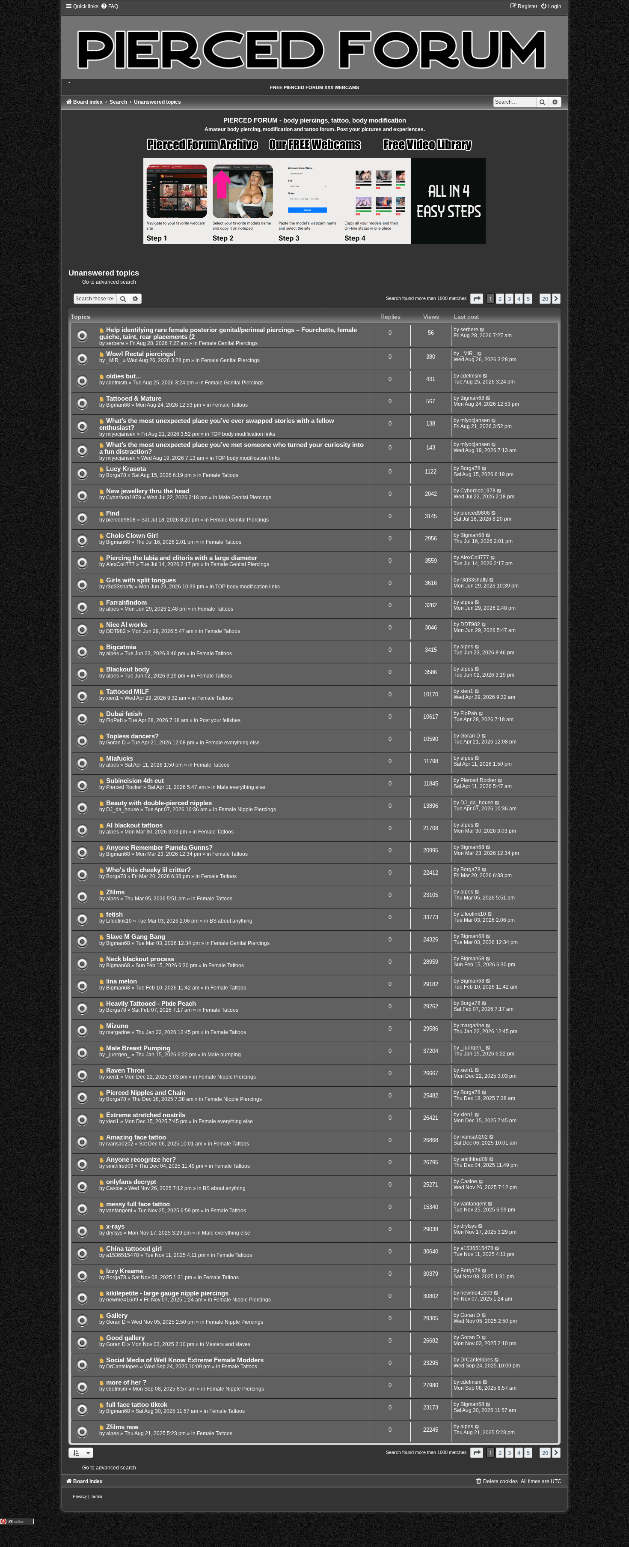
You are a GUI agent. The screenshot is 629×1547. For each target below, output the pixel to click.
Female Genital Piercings (228, 343)
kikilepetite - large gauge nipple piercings (167, 1293)
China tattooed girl (134, 1248)
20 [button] (545, 299)
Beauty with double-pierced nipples (159, 803)
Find (112, 513)
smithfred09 (120, 1166)
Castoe (114, 1188)
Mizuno (117, 1025)
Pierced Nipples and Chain (145, 1092)
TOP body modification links (243, 434)
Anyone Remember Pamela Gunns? (159, 847)
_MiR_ (114, 360)
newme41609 (122, 1300)
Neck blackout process (140, 959)
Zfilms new (122, 1427)
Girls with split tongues (141, 580)
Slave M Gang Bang (135, 936)
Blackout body (127, 669)
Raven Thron (125, 1070)
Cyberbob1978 (123, 498)
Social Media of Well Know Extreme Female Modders (185, 1360)
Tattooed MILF (127, 691)
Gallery (117, 1315)
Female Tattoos (230, 405)
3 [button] (509, 299)
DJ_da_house (122, 809)
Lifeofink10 (119, 921)
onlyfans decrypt (131, 1181)
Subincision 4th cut (135, 780)
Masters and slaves (227, 1344)
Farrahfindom (126, 602)
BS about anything (231, 921)
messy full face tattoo (138, 1204)
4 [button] (518, 299)
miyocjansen (121, 434)
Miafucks (119, 758)
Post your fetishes (219, 720)
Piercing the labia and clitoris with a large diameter (181, 558)
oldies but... (123, 376)
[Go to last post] (482, 330)
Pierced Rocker (124, 787)
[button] (476, 299)
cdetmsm (116, 383)
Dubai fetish (124, 714)
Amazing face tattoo (136, 1137)
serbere (115, 343)
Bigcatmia (121, 647)
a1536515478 (122, 1255)
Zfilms (115, 892)
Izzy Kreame (124, 1271)
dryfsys (114, 1233)
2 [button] (499, 299)
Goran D (116, 743)
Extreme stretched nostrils (145, 1115)
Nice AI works (126, 624)
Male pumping (224, 1055)
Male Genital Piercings (245, 498)
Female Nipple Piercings (247, 809)
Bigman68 (118, 405)
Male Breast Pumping (138, 1048)
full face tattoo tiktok (136, 1404)
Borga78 (116, 475)
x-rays (115, 1226)
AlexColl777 (120, 564)
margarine (118, 1032)
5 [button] (528, 299)
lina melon (121, 981)
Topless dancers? (132, 736)
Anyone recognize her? (141, 1159)
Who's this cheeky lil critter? (148, 869)
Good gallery (125, 1337)
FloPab (114, 720)
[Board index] (314, 41)
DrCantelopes (122, 1367)
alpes (112, 609)
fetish (114, 914)
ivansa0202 (120, 1144)
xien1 (112, 698)
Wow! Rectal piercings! (140, 354)
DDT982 (116, 631)
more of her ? (126, 1382)
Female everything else (232, 743)
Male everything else (241, 787)
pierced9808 (121, 520)
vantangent (119, 1211)
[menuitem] (109, 6)
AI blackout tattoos (134, 825)
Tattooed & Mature (133, 398)
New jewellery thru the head (147, 491)
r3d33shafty (120, 587)
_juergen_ (118, 1055)
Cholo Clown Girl (132, 535)
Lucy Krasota (126, 468)
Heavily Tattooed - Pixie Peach (151, 1003)
